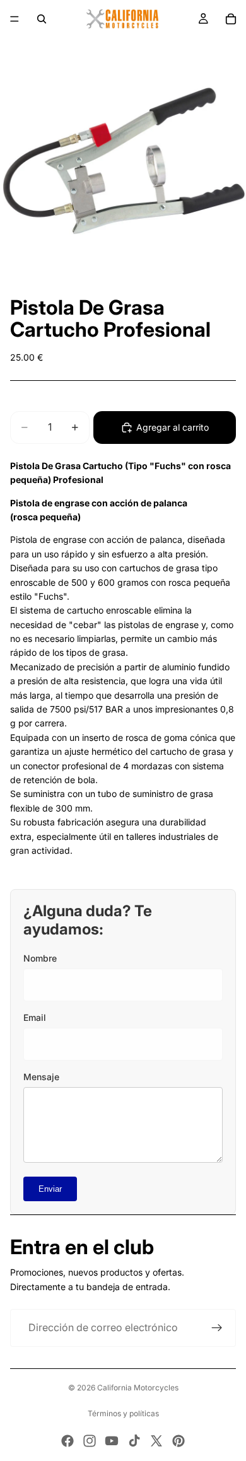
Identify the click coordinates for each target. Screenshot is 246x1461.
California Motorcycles (138, 1387)
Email (34, 1017)
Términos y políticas (123, 1413)
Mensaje (41, 1076)
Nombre (40, 958)
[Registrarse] (217, 1328)
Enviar (50, 1189)
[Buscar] (42, 19)
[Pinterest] (178, 1440)
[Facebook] (67, 1440)
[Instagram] (89, 1440)
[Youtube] (111, 1440)
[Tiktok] (134, 1440)
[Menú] (14, 18)
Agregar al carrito (172, 427)
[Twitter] (156, 1440)
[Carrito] (231, 19)
